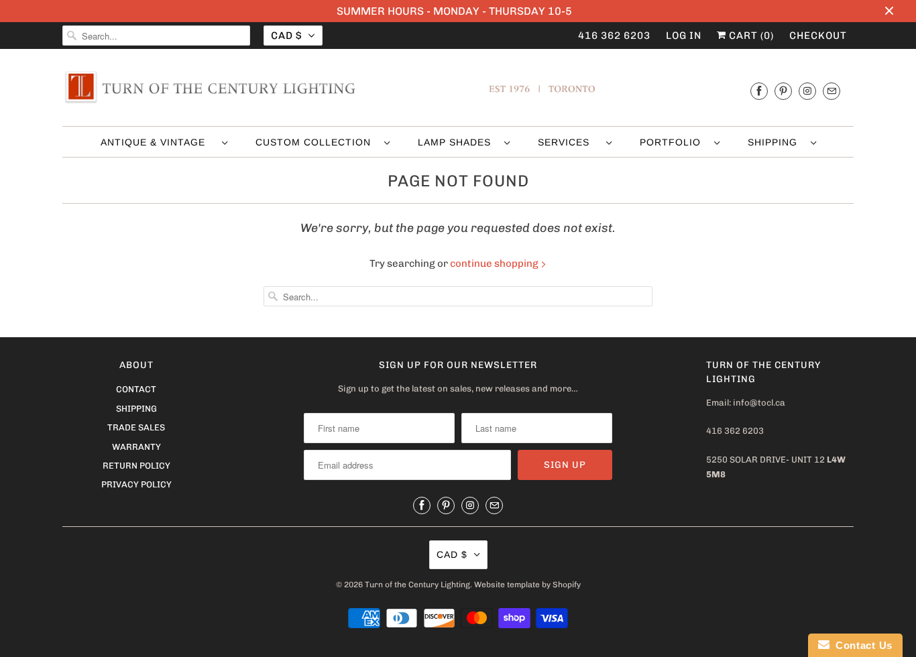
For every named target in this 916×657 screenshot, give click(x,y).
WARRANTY (136, 447)
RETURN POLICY (136, 466)
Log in (683, 35)
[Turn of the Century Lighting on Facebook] (759, 91)
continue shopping (495, 263)
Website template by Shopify (527, 584)
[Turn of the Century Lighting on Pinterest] (783, 91)
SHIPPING (776, 142)
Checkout (818, 35)
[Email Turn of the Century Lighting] (831, 91)
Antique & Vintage (158, 142)
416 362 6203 (614, 35)
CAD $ (286, 35)
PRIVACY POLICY (136, 484)
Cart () (750, 35)
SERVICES (568, 142)
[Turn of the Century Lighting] (458, 91)
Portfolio (673, 142)
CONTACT (136, 389)
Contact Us (861, 645)
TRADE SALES (136, 427)
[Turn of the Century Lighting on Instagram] (807, 91)
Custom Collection (316, 142)
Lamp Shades (458, 142)
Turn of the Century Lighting (417, 584)
